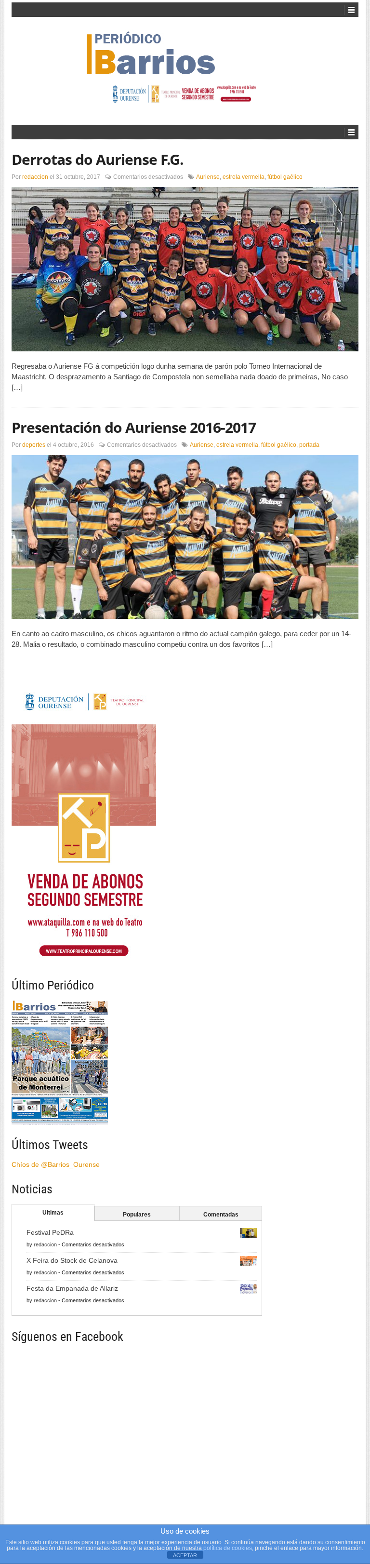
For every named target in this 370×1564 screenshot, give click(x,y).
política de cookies (227, 1548)
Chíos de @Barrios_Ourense (56, 1164)
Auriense (208, 177)
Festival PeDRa (50, 1232)
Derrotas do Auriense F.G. (98, 159)
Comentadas (220, 1214)
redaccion (35, 177)
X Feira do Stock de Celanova (72, 1260)
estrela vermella (243, 177)
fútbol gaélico (285, 177)
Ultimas (53, 1212)
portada (309, 444)
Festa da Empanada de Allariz (72, 1288)
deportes (33, 444)
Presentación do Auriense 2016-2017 (134, 427)
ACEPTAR (185, 1555)
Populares (137, 1214)
